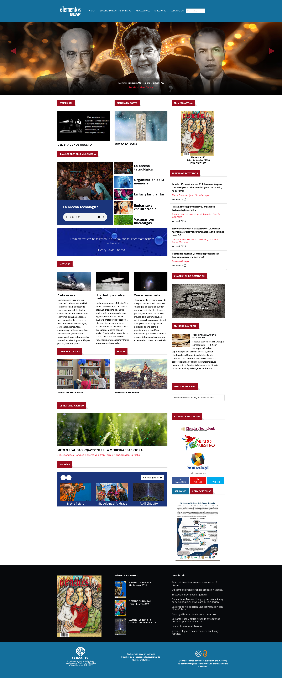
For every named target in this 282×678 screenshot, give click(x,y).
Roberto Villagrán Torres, (99, 454)
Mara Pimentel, (180, 195)
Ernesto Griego (180, 261)
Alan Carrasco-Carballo (127, 454)
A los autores (143, 11)
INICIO (91, 11)
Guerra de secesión (127, 392)
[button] (11, 51)
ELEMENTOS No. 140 (140, 619)
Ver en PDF (178, 199)
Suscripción (177, 11)
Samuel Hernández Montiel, (187, 214)
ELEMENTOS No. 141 (140, 601)
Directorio (160, 11)
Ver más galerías (151, 477)
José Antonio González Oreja (141, 87)
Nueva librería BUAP (70, 392)
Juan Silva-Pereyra (199, 195)
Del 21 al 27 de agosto (74, 144)
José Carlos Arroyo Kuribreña (204, 336)
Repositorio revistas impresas (115, 11)
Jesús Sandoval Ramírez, (71, 454)
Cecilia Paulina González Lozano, (190, 239)
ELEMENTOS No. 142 (140, 582)
